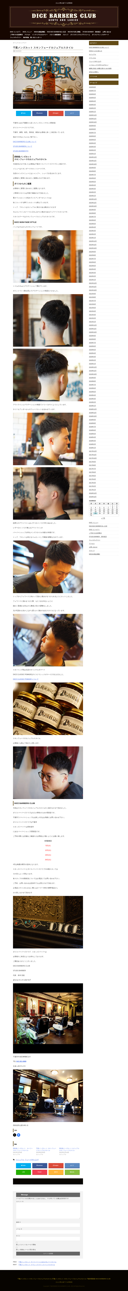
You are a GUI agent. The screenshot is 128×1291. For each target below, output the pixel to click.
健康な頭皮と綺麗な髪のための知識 (100, 68)
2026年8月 (92, 87)
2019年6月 (92, 388)
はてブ (72, 113)
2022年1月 (92, 279)
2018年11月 (92, 412)
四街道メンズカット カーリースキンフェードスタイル (23, 1149)
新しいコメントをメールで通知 (26, 1244)
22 (112, 511)
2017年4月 (92, 479)
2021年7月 (92, 300)
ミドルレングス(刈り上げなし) (98, 65)
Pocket (40, 1172)
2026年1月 (92, 111)
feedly (72, 1172)
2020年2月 (92, 360)
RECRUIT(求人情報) (74, 32)
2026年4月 (92, 101)
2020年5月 (92, 349)
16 (117, 509)
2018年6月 (92, 430)
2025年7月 (92, 132)
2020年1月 (92, 363)
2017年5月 (92, 475)
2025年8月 (92, 129)
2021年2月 (92, 318)
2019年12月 (93, 367)
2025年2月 (92, 150)
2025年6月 (92, 136)
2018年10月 (93, 416)
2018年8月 (92, 423)
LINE (23, 1172)
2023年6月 (92, 220)
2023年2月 (92, 234)
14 (108, 509)
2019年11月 (92, 370)
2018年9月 (92, 419)
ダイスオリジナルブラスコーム (80, 34)
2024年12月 (93, 157)
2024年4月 (92, 185)
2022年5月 (92, 265)
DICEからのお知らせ (95, 51)
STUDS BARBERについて (22, 146)
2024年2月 (92, 192)
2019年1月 (92, 405)
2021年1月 (92, 321)
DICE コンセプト (15, 32)
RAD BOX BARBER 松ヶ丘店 (56, 32)
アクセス (27, 34)
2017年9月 (92, 461)
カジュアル (20, 1160)
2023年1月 (92, 237)
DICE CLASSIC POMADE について (25, 679)
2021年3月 (92, 314)
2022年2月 (92, 276)
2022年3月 (92, 272)
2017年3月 (92, 482)
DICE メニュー (27, 32)
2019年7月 (92, 384)
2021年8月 (92, 297)
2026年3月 (92, 104)
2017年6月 (92, 472)
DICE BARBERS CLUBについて (24, 142)
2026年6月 (92, 94)
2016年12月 (93, 493)
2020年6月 (92, 346)
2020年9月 (92, 335)
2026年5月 (92, 97)
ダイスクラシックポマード (100, 34)
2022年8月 (92, 255)
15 (112, 509)
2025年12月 (93, 115)
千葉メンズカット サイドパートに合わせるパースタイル (37, 1262)
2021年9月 (92, 293)
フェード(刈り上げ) (32, 1160)
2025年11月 (92, 118)
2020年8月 (92, 339)
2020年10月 (93, 332)
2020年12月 (93, 325)
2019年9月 (92, 377)
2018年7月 (92, 426)
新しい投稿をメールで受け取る (26, 1249)
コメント (20, 1201)
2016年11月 (92, 496)
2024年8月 (92, 171)
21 (108, 511)
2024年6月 (92, 178)
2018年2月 (92, 444)
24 (91, 513)
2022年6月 (92, 262)
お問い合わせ (107, 32)
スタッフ (65, 34)
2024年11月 (92, 160)
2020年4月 (92, 353)
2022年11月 (92, 244)
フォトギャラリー (15, 37)
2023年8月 (92, 213)
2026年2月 (92, 108)
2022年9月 (92, 251)
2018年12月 (93, 409)
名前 (18, 1222)
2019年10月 (93, 374)
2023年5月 (92, 223)
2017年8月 (92, 465)
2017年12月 (93, 451)
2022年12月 (93, 241)
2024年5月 (92, 181)
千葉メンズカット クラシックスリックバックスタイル (36, 1264)
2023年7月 (92, 216)
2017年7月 (92, 468)
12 (100, 509)
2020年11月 (92, 328)
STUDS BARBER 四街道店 (92, 32)
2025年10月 (93, 122)
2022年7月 (92, 258)
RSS (56, 1172)
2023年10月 (93, 206)
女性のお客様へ (94, 72)
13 (104, 509)
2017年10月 (93, 458)
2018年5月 (92, 433)
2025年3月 (92, 146)
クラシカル (92, 58)
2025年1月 (92, 153)
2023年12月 (93, 199)
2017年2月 (92, 486)
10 (91, 509)
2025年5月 (92, 139)
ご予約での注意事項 (16, 34)
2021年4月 (92, 311)
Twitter (24, 113)
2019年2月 (92, 402)
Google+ (56, 113)
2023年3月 (92, 230)
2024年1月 (92, 195)
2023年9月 (92, 209)
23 (117, 511)
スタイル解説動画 (55, 34)
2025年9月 (92, 125)
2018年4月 (92, 437)
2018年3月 (92, 440)
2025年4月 (92, 143)
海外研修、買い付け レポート (32, 37)
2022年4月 (92, 269)
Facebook (40, 113)
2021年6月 (92, 304)
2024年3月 (92, 188)
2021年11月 (92, 286)
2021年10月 (93, 290)
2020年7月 (92, 342)
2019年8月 (92, 381)
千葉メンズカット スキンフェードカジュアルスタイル (46, 1149)
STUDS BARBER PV (20, 151)
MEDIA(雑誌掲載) (39, 32)
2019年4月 (92, 395)
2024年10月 (93, 164)
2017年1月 (92, 489)
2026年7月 (92, 90)
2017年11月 (92, 454)
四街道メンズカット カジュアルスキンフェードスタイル (69, 1149)
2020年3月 (92, 356)
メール (19, 1229)
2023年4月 (92, 227)
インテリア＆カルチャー (40, 34)
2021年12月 (93, 283)
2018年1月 (92, 447)
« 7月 (103, 518)
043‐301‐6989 (21, 1061)
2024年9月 (92, 167)
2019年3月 (92, 398)
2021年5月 (92, 307)
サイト (18, 1236)
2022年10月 (93, 248)
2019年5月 (92, 391)
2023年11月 (92, 202)
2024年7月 (92, 174)
